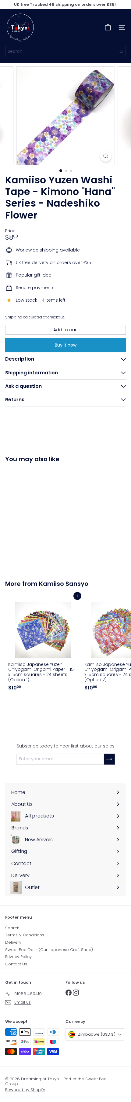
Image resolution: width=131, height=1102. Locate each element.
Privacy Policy (18, 957)
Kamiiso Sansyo (63, 583)
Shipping (13, 317)
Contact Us (16, 964)
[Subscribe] (109, 759)
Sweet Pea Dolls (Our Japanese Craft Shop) (49, 950)
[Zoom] (105, 156)
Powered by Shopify (25, 1090)
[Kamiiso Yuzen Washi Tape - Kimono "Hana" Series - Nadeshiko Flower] (43, 517)
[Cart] (108, 27)
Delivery (13, 942)
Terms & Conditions (24, 935)
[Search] (121, 51)
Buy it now (65, 345)
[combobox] (65, 51)
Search (12, 928)
